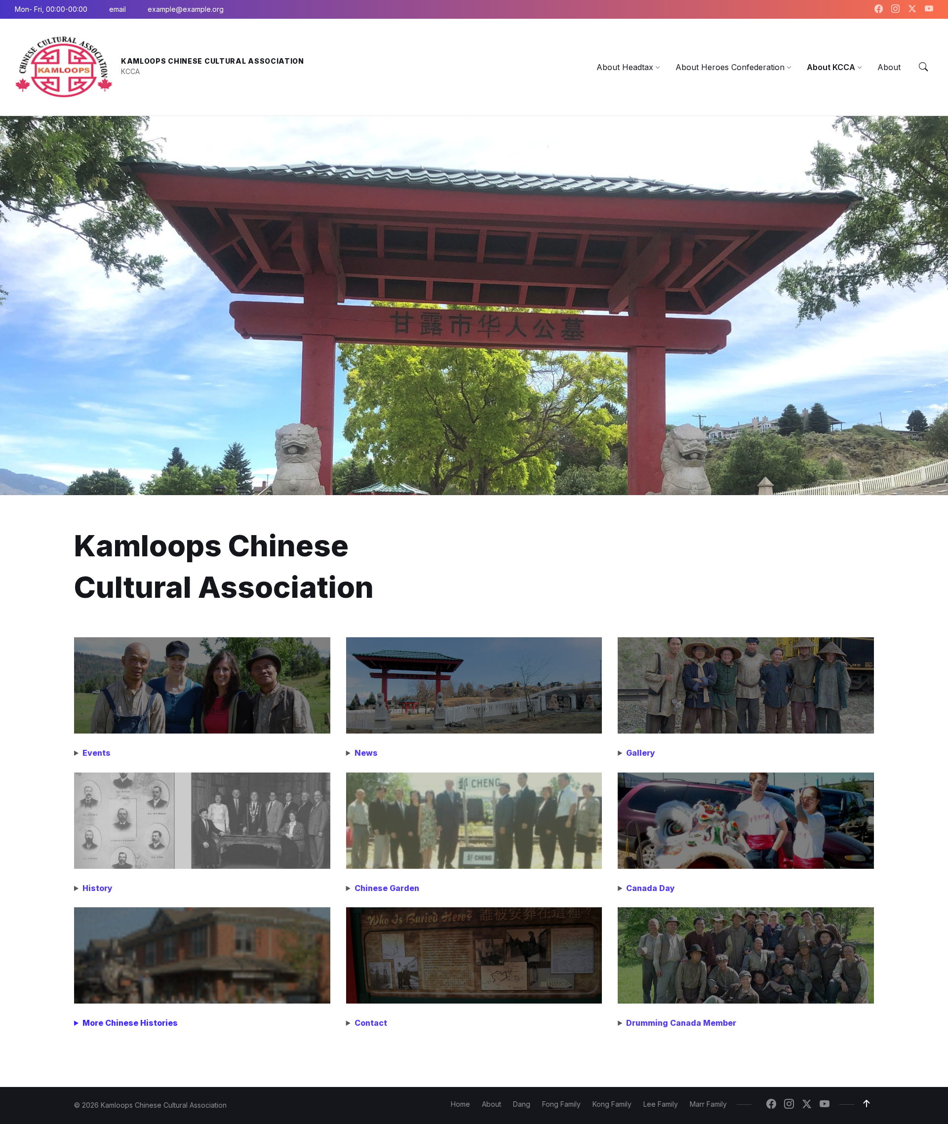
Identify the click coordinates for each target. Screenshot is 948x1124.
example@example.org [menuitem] (186, 9)
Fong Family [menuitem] (561, 1104)
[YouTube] (929, 9)
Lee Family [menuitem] (660, 1104)
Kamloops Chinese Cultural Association (212, 61)
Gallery (640, 753)
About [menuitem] (491, 1104)
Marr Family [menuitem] (708, 1104)
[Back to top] (866, 1103)
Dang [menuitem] (521, 1104)
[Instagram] (896, 9)
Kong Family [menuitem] (612, 1104)
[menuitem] (624, 67)
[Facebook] (879, 9)
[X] (913, 9)
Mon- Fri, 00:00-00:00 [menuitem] (51, 9)
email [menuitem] (117, 9)
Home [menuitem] (460, 1104)
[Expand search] (923, 67)
